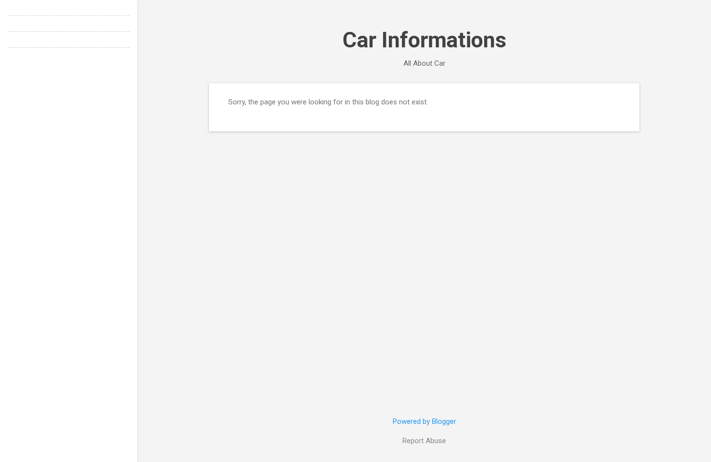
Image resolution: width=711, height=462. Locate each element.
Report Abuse (424, 440)
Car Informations (424, 40)
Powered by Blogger (424, 421)
